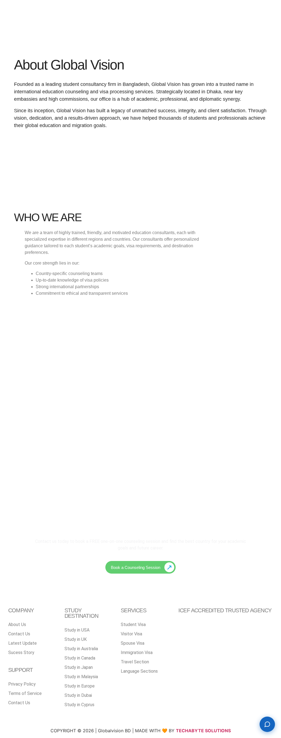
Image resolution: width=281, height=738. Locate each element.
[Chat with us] (267, 724)
